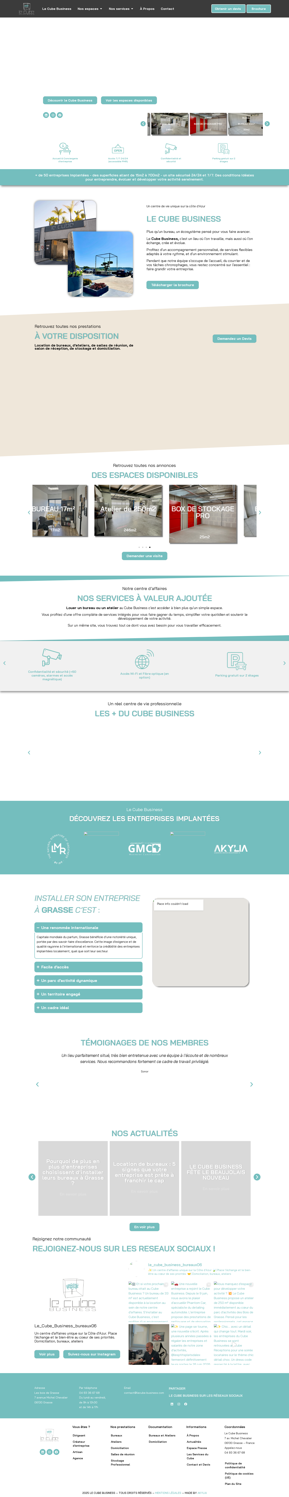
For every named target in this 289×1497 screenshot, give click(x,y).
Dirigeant (79, 1435)
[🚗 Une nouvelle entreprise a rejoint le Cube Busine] (191, 1301)
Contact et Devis (198, 1464)
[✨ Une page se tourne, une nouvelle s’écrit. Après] (191, 1344)
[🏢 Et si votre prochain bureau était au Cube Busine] (149, 1301)
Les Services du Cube (197, 1456)
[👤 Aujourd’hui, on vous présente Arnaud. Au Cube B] (149, 1344)
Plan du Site (233, 1484)
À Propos (193, 1435)
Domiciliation (120, 1448)
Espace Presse (197, 1448)
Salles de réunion (122, 1454)
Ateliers (116, 1442)
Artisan (77, 1452)
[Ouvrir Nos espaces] (101, 8)
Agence (78, 1458)
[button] (143, 123)
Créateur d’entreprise (81, 1443)
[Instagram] (53, 115)
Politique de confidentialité (235, 1465)
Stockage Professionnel (120, 1462)
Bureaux (116, 1435)
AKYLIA (202, 1493)
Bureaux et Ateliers (162, 1435)
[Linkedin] (46, 115)
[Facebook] (60, 115)
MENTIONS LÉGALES (168, 1493)
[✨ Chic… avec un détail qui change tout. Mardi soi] (234, 1344)
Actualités (194, 1442)
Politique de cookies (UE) (239, 1475)
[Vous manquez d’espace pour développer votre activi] (234, 1301)
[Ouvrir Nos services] (132, 8)
